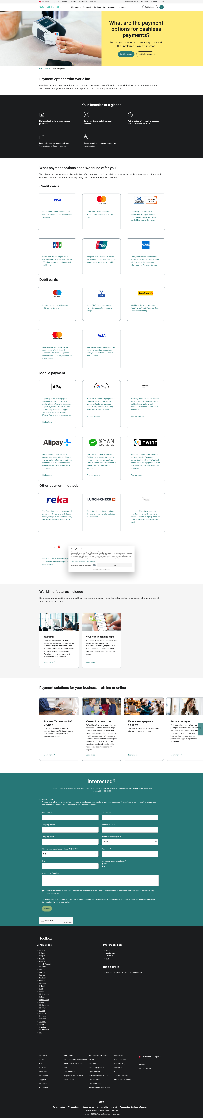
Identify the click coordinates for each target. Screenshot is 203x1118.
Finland (42, 972)
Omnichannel (69, 1080)
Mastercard (110, 953)
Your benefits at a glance (101, 105)
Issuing (91, 1060)
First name (47, 813)
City (44, 861)
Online (66, 1068)
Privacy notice (59, 1107)
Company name (49, 837)
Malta (41, 1002)
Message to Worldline (50, 873)
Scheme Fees (44, 944)
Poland (42, 1011)
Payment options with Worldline (64, 79)
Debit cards (48, 280)
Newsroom (144, 2)
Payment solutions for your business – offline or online (82, 688)
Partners (64, 2)
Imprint (114, 1107)
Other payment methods (58, 486)
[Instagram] (150, 1069)
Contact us (43, 1088)
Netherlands (44, 1005)
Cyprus (42, 961)
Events (116, 1072)
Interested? (101, 781)
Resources (121, 7)
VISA (108, 950)
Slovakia (42, 1019)
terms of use (103, 899)
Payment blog (119, 1064)
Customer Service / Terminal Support (81, 805)
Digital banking (94, 1080)
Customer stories (121, 1076)
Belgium (42, 953)
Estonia (42, 970)
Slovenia (42, 1022)
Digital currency (95, 1084)
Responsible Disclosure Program (133, 1107)
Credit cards (49, 186)
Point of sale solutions (73, 1064)
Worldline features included (61, 592)
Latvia (41, 991)
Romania (42, 1016)
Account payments (96, 1068)
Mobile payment (52, 373)
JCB (107, 959)
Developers (83, 2)
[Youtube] (146, 1069)
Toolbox (45, 938)
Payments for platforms (73, 1076)
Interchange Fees (113, 944)
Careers (73, 2)
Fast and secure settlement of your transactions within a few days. (54, 144)
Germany (42, 978)
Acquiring (92, 1064)
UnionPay (109, 956)
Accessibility (102, 1107)
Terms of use (73, 1107)
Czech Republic (45, 964)
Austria (42, 950)
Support (154, 2)
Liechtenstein (44, 994)
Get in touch (150, 7)
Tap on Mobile (69, 1072)
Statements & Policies (122, 1080)
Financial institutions (92, 7)
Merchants (76, 7)
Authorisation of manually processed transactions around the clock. (143, 122)
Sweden (42, 1027)
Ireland (42, 986)
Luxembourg (44, 1000)
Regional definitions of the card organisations (124, 972)
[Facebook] (143, 1069)
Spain (41, 1024)
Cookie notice (88, 1107)
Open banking (94, 1072)
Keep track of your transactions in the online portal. (100, 144)
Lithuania (42, 997)
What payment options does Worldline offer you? (78, 168)
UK (40, 1033)
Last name (106, 813)
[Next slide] (200, 729)
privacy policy (64, 902)
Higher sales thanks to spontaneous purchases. (54, 122)
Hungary (42, 983)
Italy (41, 989)
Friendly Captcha (68, 922)
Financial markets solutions (99, 1088)
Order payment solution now (75, 1060)
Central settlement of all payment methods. (98, 122)
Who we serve (109, 7)
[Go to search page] (161, 7)
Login (162, 2)
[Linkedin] (140, 1069)
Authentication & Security (99, 1076)
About (41, 1060)
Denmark (42, 967)
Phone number (108, 825)
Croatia (42, 959)
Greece (42, 980)
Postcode (106, 849)
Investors (93, 2)
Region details (111, 966)
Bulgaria (42, 956)
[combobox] (130, 842)
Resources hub (120, 1060)
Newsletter (118, 1068)
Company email (48, 825)
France (42, 975)
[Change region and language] (160, 1057)
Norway (42, 1008)
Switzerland (44, 1030)
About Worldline (130, 2)
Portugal (42, 1013)
